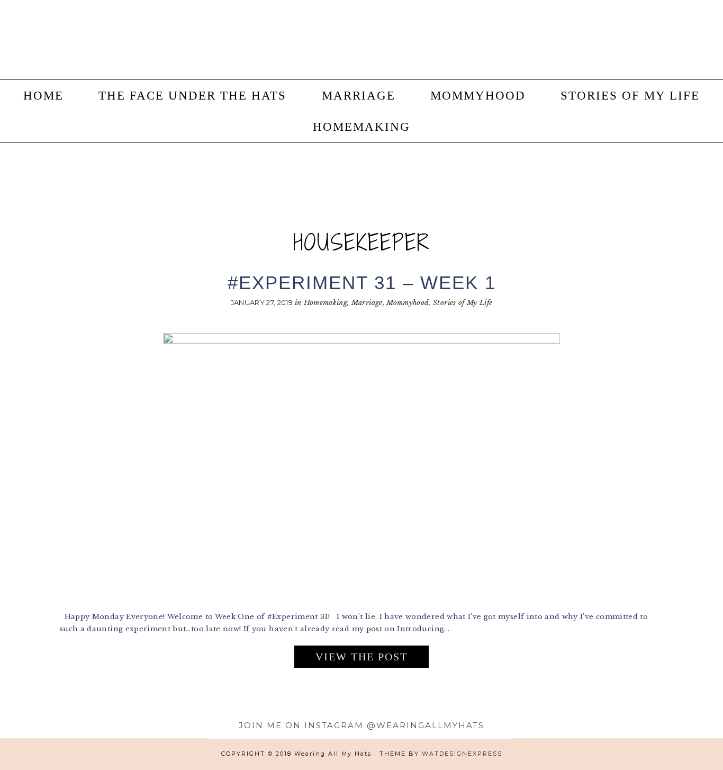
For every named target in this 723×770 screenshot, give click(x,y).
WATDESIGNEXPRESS (462, 753)
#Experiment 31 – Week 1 (362, 282)
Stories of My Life (462, 302)
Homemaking (326, 302)
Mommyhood (407, 302)
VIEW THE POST (361, 656)
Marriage (367, 302)
